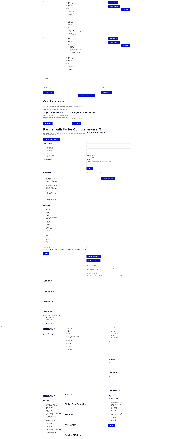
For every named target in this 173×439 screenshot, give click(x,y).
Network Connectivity (51, 193)
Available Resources (75, 16)
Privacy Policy (49, 319)
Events (72, 11)
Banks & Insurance (115, 407)
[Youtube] (45, 306)
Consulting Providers (116, 408)
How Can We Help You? (90, 155)
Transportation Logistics (116, 404)
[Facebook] (45, 296)
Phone (87, 151)
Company (70, 5)
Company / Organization (90, 143)
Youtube (48, 312)
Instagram (49, 291)
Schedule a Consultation (76, 13)
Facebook (48, 301)
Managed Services (50, 177)
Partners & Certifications (52, 217)
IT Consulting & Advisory (52, 178)
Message (88, 159)
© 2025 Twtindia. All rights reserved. (51, 315)
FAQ (71, 14)
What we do (70, 3)
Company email (89, 147)
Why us (48, 212)
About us (48, 209)
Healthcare (113, 405)
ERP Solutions (49, 195)
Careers (48, 215)
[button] (86, 18)
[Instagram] (45, 285)
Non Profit (113, 410)
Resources (70, 9)
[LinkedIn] (45, 275)
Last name (110, 140)
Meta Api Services (50, 417)
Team (47, 214)
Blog (69, 8)
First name (88, 140)
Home (69, 2)
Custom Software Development (53, 413)
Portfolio (48, 218)
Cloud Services (49, 192)
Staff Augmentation (50, 414)
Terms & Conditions (50, 317)
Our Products (71, 6)
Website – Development (51, 181)
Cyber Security (49, 180)
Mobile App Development (52, 411)
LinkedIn (48, 281)
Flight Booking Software (51, 416)
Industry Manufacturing (116, 402)
